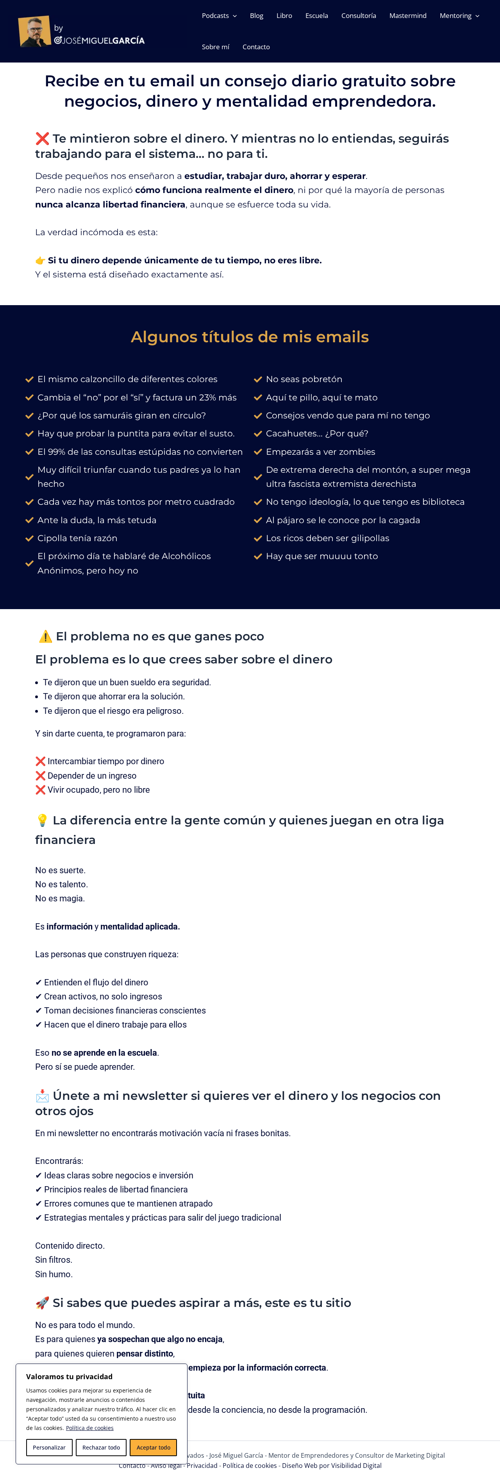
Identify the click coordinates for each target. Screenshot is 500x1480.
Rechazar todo (101, 1447)
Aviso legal (167, 1465)
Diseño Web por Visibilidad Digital (332, 1465)
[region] (102, 1414)
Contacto (133, 1465)
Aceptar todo (153, 1447)
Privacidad (203, 1465)
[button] (233, 15)
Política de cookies (90, 1428)
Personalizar (49, 1447)
